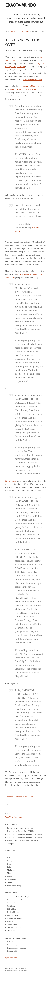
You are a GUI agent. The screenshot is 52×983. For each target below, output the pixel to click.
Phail (32, 796)
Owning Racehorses (14, 918)
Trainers (10, 882)
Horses (9, 864)
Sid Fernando (12, 924)
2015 (18, 31)
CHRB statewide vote (32, 79)
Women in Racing (14, 885)
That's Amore (12, 930)
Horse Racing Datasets (15, 945)
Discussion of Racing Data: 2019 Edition (22, 831)
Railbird (10, 921)
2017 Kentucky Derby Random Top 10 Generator (25, 837)
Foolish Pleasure (13, 912)
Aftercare (10, 855)
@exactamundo (11, 958)
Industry (10, 867)
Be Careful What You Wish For (17, 796)
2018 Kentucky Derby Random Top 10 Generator (25, 834)
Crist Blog (11, 906)
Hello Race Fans (13, 942)
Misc (9, 873)
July (23, 31)
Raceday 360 (12, 951)
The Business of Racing (16, 927)
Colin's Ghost (12, 903)
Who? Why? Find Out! (13, 817)
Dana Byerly (27, 51)
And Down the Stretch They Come (20, 897)
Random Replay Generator (17, 948)
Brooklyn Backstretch (15, 900)
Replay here (10, 481)
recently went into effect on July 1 (24, 89)
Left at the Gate (13, 915)
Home (13, 31)
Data (9, 858)
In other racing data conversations (20, 828)
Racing (39, 51)
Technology (11, 879)
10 (27, 31)
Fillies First (11, 909)
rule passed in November (29, 86)
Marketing (11, 870)
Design (9, 861)
